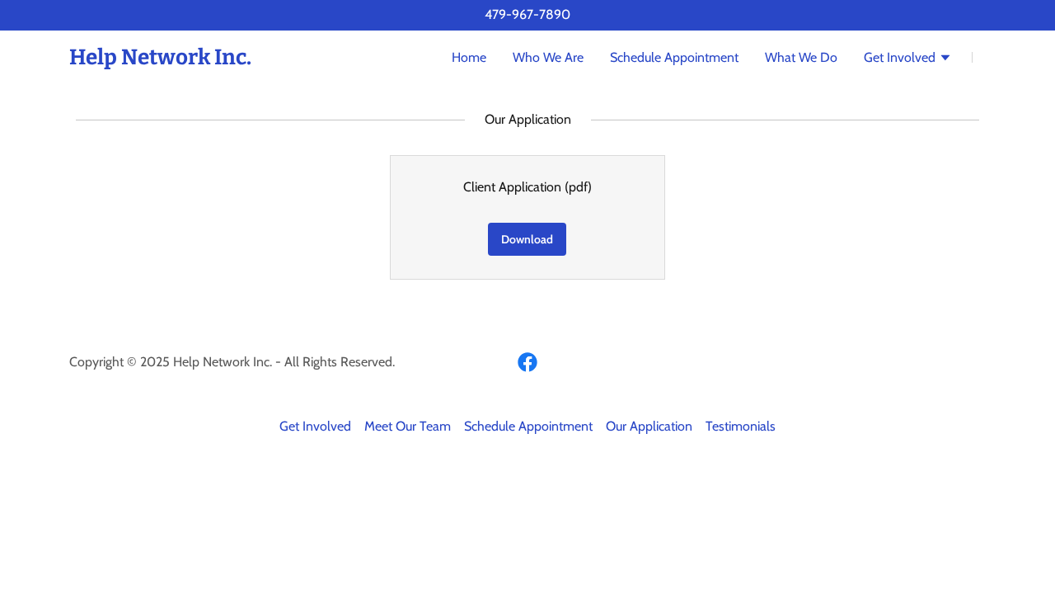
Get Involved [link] (315, 426)
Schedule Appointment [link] (674, 57)
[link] (160, 60)
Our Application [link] (649, 426)
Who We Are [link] (548, 57)
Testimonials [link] (741, 426)
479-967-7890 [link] (527, 14)
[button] (908, 59)
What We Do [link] (801, 57)
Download (527, 239)
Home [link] (469, 57)
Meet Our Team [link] (407, 426)
